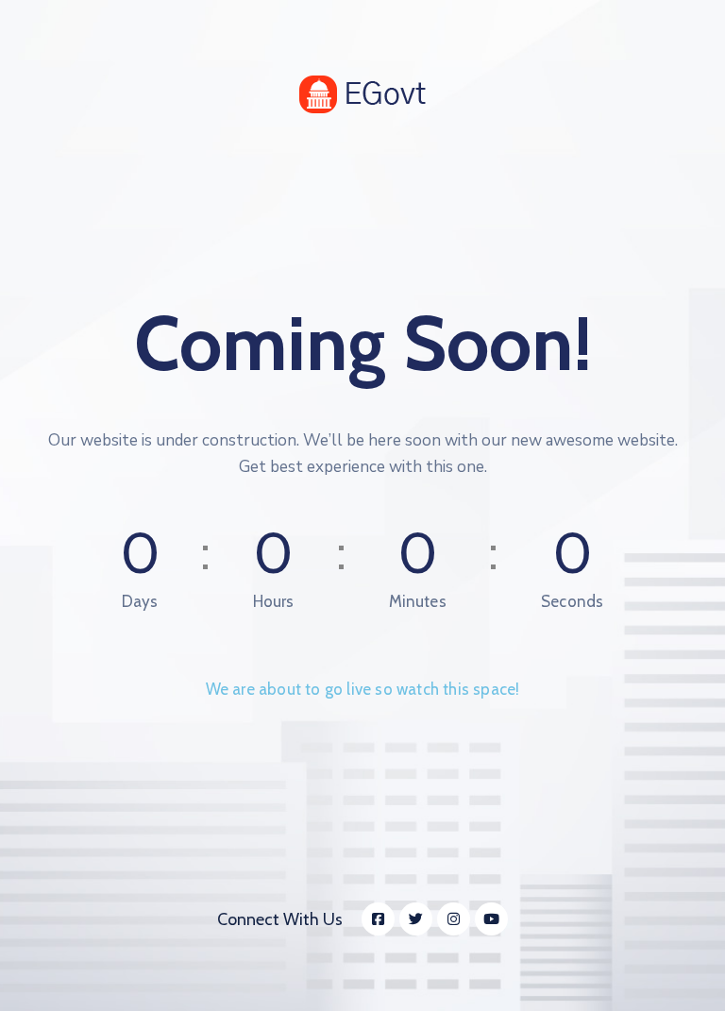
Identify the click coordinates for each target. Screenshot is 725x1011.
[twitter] (415, 918)
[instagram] (453, 918)
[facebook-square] (378, 918)
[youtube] (491, 918)
